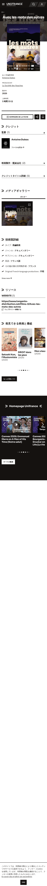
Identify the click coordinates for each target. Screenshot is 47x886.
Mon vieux (40, 351)
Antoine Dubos (8, 77)
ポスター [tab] (23, 197)
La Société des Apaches (12, 85)
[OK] (23, 882)
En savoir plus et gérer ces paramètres (17, 876)
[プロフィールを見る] (42, 4)
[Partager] (36, 116)
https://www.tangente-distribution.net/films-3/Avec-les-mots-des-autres (21, 304)
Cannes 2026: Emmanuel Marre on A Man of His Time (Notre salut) (15, 439)
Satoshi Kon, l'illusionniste (9, 356)
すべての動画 (8, 462)
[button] (29, 205)
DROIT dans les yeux (24, 353)
